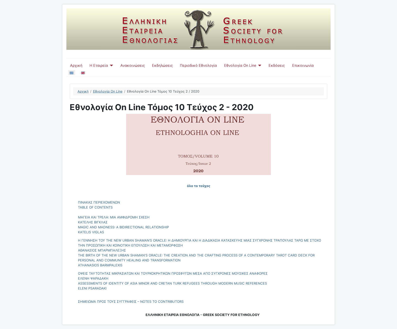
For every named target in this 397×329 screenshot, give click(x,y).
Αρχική (76, 65)
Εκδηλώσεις (162, 65)
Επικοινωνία (303, 65)
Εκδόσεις (277, 65)
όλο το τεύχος (198, 186)
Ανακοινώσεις (132, 65)
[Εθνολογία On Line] (258, 65)
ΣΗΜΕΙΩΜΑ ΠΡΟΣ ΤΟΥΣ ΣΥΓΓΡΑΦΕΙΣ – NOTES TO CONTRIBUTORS (131, 301)
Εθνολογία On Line (240, 65)
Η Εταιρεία (99, 65)
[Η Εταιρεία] (110, 65)
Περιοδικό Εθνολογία (198, 65)
